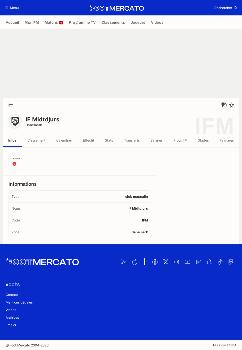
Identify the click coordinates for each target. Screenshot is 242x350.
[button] (12, 8)
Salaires (157, 140)
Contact (12, 295)
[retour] (10, 105)
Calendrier (64, 140)
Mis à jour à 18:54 (224, 345)
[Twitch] (230, 261)
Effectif (88, 140)
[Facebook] (154, 261)
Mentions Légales (19, 302)
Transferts (132, 140)
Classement (36, 140)
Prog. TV (180, 140)
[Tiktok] (220, 261)
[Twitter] (165, 261)
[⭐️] (231, 105)
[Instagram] (176, 261)
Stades (203, 140)
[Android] (123, 261)
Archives (12, 317)
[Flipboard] (198, 261)
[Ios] (134, 261)
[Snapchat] (209, 261)
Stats (109, 140)
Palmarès (227, 140)
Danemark (34, 125)
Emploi (11, 325)
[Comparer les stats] (224, 105)
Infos (12, 140)
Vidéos (11, 310)
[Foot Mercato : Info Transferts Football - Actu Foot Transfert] (116, 8)
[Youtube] (187, 261)
